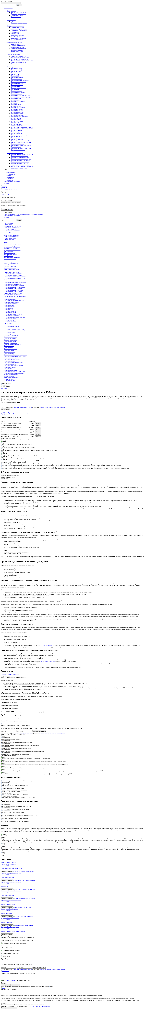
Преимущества (17, 414)
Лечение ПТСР (15, 76)
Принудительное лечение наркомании (22, 166)
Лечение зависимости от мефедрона (21, 159)
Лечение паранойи (16, 98)
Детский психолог (16, 147)
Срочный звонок (5, 409)
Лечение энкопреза (16, 133)
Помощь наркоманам (17, 51)
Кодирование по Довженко (18, 38)
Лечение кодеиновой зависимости (20, 157)
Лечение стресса (15, 74)
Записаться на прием (6, 871)
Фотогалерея (11, 174)
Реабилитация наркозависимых (20, 165)
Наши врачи (10, 177)
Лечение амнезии (16, 118)
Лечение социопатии (17, 130)
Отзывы (6, 183)
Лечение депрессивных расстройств (21, 148)
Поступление (11, 172)
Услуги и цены (8, 8)
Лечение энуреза (15, 86)
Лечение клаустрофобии (18, 70)
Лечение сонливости (17, 139)
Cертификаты (5, 414)
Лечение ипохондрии (17, 83)
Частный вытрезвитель (17, 47)
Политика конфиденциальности (10, 978)
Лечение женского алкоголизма (20, 57)
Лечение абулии (15, 122)
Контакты (10, 180)
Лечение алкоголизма (13, 54)
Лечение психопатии (17, 77)
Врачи (10, 414)
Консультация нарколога (18, 45)
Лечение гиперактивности (18, 82)
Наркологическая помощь (14, 42)
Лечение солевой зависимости (19, 156)
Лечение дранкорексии (17, 112)
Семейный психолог (16, 125)
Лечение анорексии (16, 73)
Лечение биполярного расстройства (21, 141)
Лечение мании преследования (20, 80)
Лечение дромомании (17, 113)
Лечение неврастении (17, 85)
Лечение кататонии (16, 124)
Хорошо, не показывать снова (9, 1008)
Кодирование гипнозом (17, 35)
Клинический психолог (17, 144)
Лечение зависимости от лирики (20, 162)
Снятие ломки (11, 20)
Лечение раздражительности (19, 131)
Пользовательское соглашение (9, 976)
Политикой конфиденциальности (22, 407)
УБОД (12, 21)
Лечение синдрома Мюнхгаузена (20, 134)
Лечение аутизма (15, 100)
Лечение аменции (16, 119)
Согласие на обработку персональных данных (52, 407)
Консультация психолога (18, 150)
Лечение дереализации (17, 115)
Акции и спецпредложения (12, 181)
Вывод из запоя (11, 11)
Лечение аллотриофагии (18, 107)
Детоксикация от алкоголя (18, 14)
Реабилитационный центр (18, 48)
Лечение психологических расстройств (22, 97)
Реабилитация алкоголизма (18, 62)
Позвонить (4, 388)
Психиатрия (10, 66)
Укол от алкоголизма (17, 39)
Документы (10, 178)
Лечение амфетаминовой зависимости (22, 154)
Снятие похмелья (16, 17)
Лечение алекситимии (17, 121)
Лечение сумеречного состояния (20, 138)
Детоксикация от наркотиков (19, 23)
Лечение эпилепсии (16, 94)
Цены (9, 175)
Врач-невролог (15, 89)
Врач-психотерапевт (16, 68)
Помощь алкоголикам (17, 50)
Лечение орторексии (17, 110)
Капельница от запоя (17, 15)
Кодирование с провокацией (19, 30)
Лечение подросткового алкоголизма (21, 63)
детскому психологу (46, 645)
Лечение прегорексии (17, 109)
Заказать (38, 423)
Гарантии (24, 414)
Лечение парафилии (16, 136)
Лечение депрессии (16, 104)
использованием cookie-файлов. (41, 1006)
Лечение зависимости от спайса (20, 163)
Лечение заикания (16, 106)
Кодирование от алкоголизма (15, 26)
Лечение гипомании (16, 79)
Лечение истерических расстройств (21, 95)
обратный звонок (15, 985)
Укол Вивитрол (15, 36)
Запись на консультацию (39, 731)
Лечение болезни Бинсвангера (19, 116)
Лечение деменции (16, 91)
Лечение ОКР (15, 103)
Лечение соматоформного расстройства (22, 127)
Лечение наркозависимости (15, 153)
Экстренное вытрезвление (18, 12)
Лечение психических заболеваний (21, 145)
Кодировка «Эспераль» (17, 27)
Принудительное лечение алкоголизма (22, 60)
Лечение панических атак (18, 92)
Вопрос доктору (5, 985)
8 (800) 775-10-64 (12, 189)
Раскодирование (15, 32)
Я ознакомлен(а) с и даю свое (33, 407)
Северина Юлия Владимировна (10, 674)
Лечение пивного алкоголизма (19, 59)
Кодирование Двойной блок (19, 29)
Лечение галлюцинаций (18, 101)
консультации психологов (47, 661)
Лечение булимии (16, 71)
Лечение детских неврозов (18, 88)
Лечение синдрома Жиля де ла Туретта (22, 128)
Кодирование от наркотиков (19, 168)
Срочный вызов (5, 3)
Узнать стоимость (15, 3)
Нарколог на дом (15, 44)
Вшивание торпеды (16, 33)
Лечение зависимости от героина (20, 160)
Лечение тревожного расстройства (21, 142)
